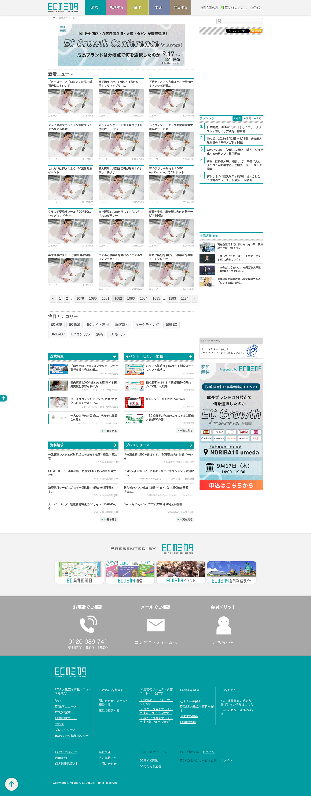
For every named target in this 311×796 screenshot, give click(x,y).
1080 (93, 298)
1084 (143, 298)
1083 (131, 298)
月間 (258, 118)
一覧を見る (110, 430)
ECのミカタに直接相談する (237, 711)
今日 (238, 118)
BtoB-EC (58, 334)
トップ (51, 18)
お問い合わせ (108, 763)
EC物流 (74, 324)
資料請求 (57, 445)
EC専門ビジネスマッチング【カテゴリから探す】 (156, 711)
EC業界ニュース (66, 706)
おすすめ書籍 (189, 716)
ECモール (117, 334)
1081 (105, 298)
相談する (116, 7)
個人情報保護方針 (67, 763)
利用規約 (61, 758)
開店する (180, 7)
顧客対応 (122, 324)
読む (95, 7)
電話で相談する (109, 710)
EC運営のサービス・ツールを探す (156, 702)
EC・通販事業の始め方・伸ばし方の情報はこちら (237, 702)
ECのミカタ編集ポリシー (72, 735)
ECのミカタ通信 (150, 766)
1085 (156, 298)
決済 (99, 334)
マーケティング (147, 324)
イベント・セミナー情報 (144, 356)
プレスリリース (137, 445)
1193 (172, 298)
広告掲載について (110, 758)
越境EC (171, 324)
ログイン (209, 752)
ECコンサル (80, 334)
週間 (248, 118)
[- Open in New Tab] (231, 348)
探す (137, 7)
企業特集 (57, 356)
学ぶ (159, 7)
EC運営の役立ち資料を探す (197, 708)
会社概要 (105, 752)
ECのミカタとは (66, 752)
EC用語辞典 (188, 722)
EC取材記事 (63, 712)
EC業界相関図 (148, 760)
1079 (80, 298)
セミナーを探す (190, 701)
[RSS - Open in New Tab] (256, 30)
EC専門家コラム (66, 718)
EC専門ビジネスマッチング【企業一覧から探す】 (156, 720)
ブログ (59, 724)
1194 (185, 298)
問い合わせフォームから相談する (115, 702)
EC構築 (56, 324)
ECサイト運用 (98, 324)
